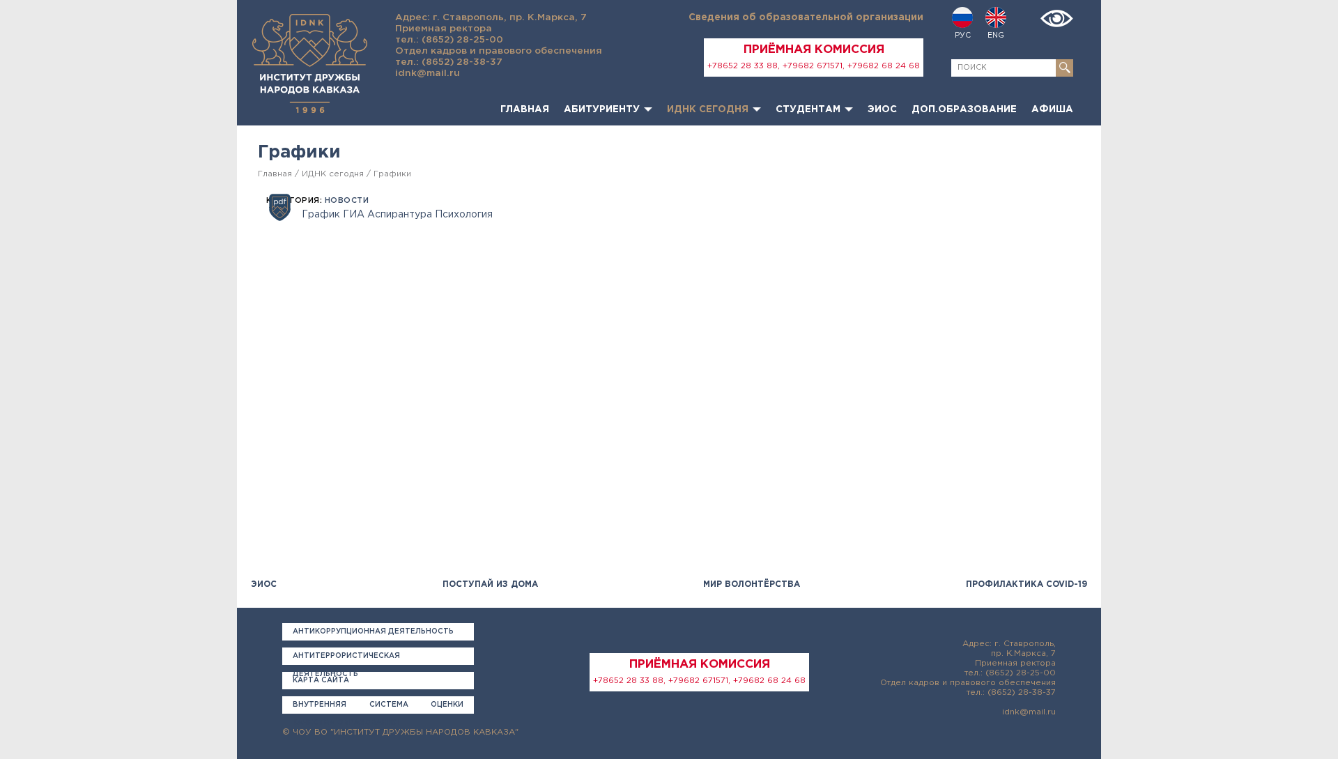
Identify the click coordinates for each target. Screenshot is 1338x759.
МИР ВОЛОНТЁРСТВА (751, 584)
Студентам (808, 109)
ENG (995, 35)
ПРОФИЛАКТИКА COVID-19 (1026, 584)
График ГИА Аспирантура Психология (397, 214)
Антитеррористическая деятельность (346, 659)
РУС (963, 35)
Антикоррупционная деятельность (373, 632)
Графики (392, 174)
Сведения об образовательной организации (806, 17)
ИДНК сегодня (707, 109)
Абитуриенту (602, 109)
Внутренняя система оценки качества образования (378, 708)
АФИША (1052, 109)
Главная (524, 109)
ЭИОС (882, 109)
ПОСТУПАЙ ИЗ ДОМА (490, 584)
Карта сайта (321, 680)
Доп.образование (964, 109)
